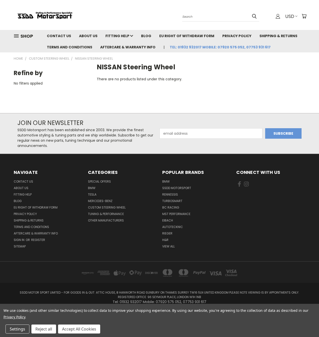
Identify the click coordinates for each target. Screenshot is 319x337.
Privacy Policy (236, 35)
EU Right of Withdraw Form (186, 35)
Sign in (19, 240)
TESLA (92, 194)
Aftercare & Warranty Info (128, 47)
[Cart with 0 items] (304, 16)
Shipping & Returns (278, 35)
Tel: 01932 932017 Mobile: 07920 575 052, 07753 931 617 (220, 47)
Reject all (43, 329)
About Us (88, 35)
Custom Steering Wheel (107, 207)
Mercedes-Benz (100, 201)
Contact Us (59, 35)
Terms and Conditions (69, 47)
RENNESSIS (170, 194)
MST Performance (176, 214)
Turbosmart (172, 201)
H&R (165, 240)
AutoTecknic (172, 227)
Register (38, 240)
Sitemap (20, 246)
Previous (306, 321)
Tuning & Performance (106, 214)
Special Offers (99, 181)
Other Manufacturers (106, 220)
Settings (17, 329)
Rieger (167, 233)
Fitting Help (117, 35)
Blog (146, 35)
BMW (91, 188)
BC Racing (170, 207)
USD (289, 16)
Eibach (167, 220)
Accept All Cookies (79, 329)
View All (168, 246)
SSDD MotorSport (176, 188)
